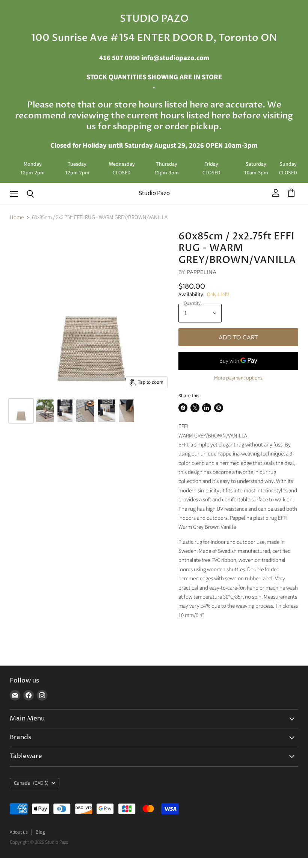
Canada (31, 783)
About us (18, 832)
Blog (40, 832)
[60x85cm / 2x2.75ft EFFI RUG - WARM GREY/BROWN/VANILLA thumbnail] (21, 411)
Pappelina (201, 271)
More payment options (238, 378)
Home (17, 217)
